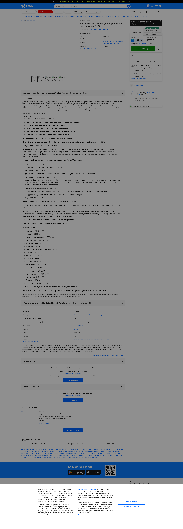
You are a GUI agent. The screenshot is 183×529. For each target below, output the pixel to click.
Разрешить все (131, 502)
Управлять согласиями (131, 506)
